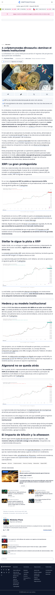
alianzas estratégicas (31, 292)
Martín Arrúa (23, 477)
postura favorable (24, 141)
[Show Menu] (2, 2)
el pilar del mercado (22, 439)
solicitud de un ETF (8, 359)
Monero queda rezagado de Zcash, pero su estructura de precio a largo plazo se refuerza (16, 503)
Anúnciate (48, 572)
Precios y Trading (27, 463)
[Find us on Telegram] (1, 572)
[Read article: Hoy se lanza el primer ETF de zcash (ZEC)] (31, 501)
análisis (31, 126)
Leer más (23, 486)
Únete (14, 14)
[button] (27, 94)
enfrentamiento (15, 172)
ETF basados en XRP (42, 229)
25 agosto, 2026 (30, 477)
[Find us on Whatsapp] (1, 575)
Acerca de (36, 570)
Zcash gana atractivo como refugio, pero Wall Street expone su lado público (43, 494)
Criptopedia (16, 586)
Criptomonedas (17, 463)
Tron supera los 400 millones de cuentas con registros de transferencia (27, 539)
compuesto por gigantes (10, 351)
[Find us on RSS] (6, 572)
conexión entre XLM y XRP (12, 253)
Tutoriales (26, 572)
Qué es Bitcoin (16, 570)
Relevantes (36, 463)
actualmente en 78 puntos (27, 455)
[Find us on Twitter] (3, 570)
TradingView (23, 185)
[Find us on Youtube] (8, 570)
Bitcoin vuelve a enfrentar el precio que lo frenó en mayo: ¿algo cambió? (27, 546)
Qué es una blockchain (16, 583)
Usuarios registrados (25, 471)
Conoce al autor (47, 530)
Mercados (7, 44)
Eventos (26, 576)
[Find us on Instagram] (6, 570)
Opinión (26, 574)
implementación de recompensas (40, 410)
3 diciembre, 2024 (19, 58)
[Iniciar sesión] (52, 2)
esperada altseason (34, 450)
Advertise (48, 574)
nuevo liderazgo (30, 220)
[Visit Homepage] (26, 2)
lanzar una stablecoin (30, 224)
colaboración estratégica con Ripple (21, 356)
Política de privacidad (36, 575)
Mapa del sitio (37, 581)
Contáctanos (49, 570)
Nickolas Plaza (8, 58)
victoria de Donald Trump (18, 135)
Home (3, 44)
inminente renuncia (42, 216)
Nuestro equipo (38, 572)
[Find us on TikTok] (8, 572)
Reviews (26, 570)
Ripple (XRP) (44, 463)
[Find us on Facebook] (1, 570)
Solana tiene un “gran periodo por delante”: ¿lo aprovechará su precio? (17, 494)
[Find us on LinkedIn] (4, 572)
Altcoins (10, 463)
